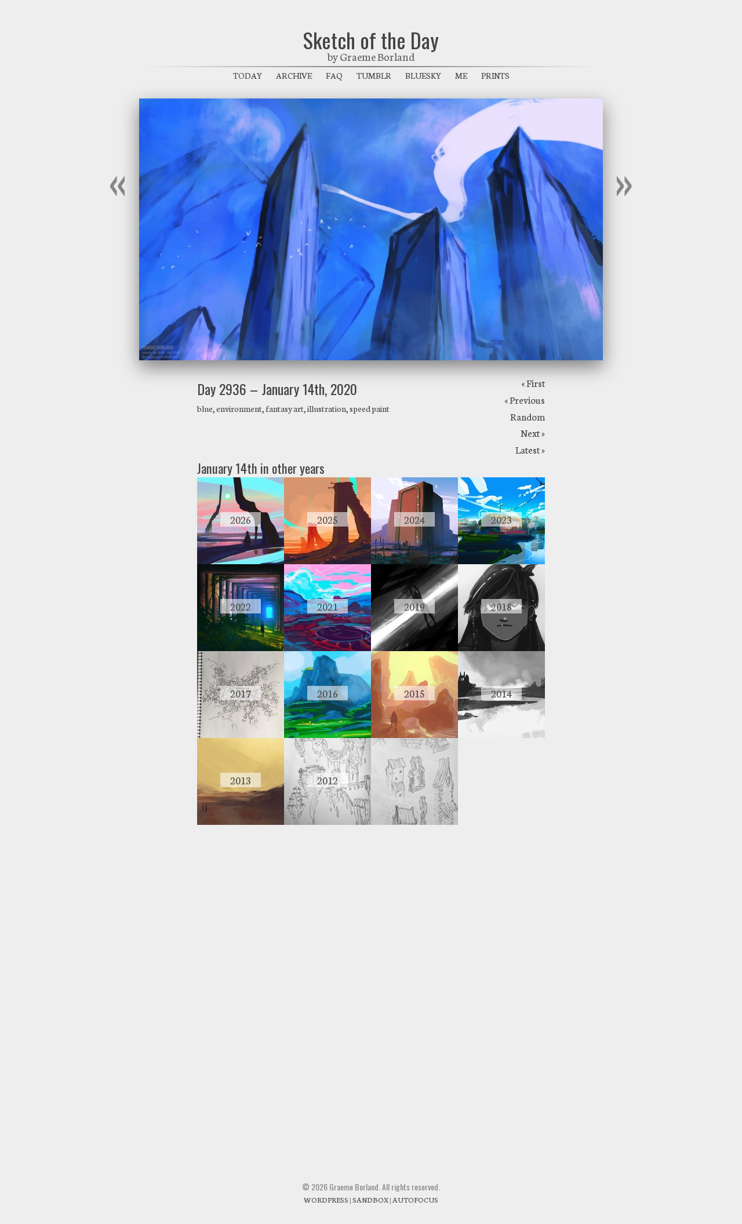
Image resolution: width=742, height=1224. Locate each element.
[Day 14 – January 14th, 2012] (327, 821)
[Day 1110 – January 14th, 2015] (414, 734)
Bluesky (423, 75)
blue (205, 408)
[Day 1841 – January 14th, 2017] (240, 734)
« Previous (524, 399)
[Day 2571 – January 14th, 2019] (414, 647)
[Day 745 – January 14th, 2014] (501, 734)
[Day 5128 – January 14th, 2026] (240, 561)
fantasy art (284, 408)
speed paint (370, 408)
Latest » (530, 449)
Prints (495, 75)
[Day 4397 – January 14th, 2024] (414, 561)
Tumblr (374, 75)
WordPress (326, 1199)
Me (461, 75)
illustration (326, 408)
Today (247, 75)
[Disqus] (371, 990)
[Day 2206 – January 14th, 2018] (501, 647)
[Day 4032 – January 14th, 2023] (501, 561)
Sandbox (370, 1199)
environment (239, 408)
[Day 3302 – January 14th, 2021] (327, 647)
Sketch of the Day (371, 39)
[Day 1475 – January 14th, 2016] (327, 734)
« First (533, 382)
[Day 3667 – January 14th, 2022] (240, 647)
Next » (533, 432)
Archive (294, 75)
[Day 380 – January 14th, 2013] (240, 821)
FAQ (334, 75)
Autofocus (415, 1199)
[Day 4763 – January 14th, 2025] (327, 561)
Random (527, 416)
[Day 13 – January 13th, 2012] (414, 821)
